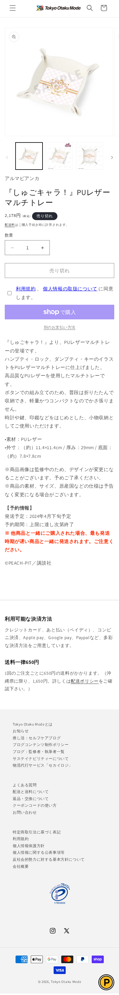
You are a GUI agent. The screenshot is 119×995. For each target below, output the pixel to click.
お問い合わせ (25, 812)
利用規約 (26, 289)
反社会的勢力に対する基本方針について (49, 859)
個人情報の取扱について (70, 289)
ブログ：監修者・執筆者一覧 (39, 751)
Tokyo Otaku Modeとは (33, 724)
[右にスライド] (112, 157)
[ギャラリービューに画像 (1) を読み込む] (29, 156)
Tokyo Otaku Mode (66, 981)
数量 (9, 235)
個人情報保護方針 (29, 845)
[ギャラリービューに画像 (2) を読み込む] (59, 156)
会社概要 (21, 866)
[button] (13, 8)
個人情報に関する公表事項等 (39, 852)
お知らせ (21, 730)
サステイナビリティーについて (41, 758)
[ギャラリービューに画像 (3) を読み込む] (89, 156)
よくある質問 (25, 785)
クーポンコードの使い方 (35, 805)
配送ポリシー (85, 681)
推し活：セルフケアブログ (37, 737)
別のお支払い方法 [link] (60, 327)
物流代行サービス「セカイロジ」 (43, 765)
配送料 (10, 225)
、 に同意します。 (64, 293)
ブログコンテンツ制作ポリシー (41, 744)
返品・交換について (31, 798)
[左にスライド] (7, 157)
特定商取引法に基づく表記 (37, 832)
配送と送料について (31, 791)
